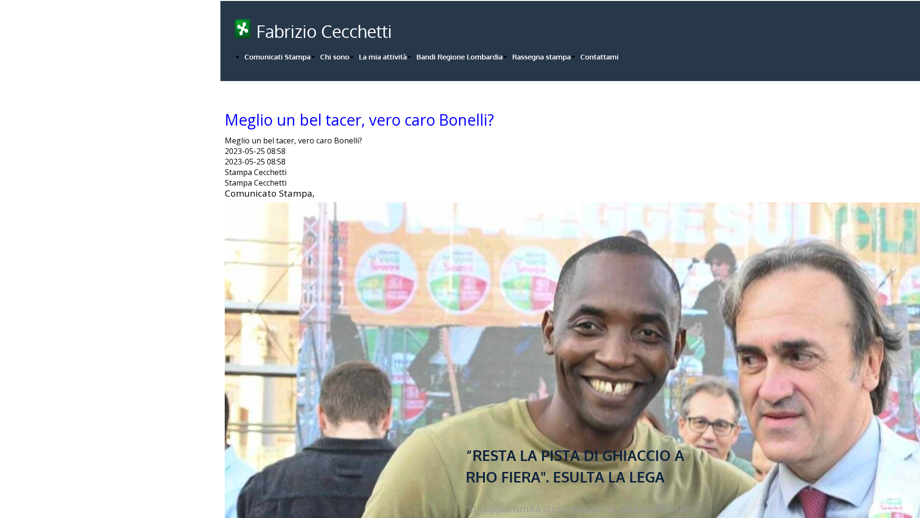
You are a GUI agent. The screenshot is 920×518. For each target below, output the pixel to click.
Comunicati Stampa (277, 56)
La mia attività (383, 56)
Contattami (599, 56)
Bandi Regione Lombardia (459, 56)
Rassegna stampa (541, 56)
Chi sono (334, 56)
